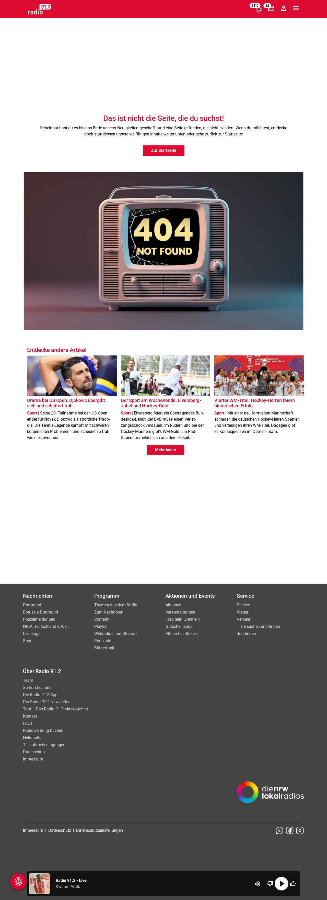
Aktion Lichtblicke (181, 633)
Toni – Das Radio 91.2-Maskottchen (55, 709)
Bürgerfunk (104, 647)
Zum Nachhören (108, 612)
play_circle (281, 883)
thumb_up (293, 884)
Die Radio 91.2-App (40, 694)
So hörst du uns (37, 687)
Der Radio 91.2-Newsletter (46, 701)
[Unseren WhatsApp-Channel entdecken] (279, 830)
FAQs (27, 723)
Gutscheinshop (179, 626)
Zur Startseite (163, 150)
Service (243, 605)
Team (28, 680)
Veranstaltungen (180, 612)
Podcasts (102, 640)
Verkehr (243, 619)
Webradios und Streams (115, 633)
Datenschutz (34, 751)
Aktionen (173, 605)
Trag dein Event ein (183, 619)
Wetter (242, 612)
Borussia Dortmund (40, 612)
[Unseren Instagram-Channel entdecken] (300, 830)
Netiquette (32, 737)
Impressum (33, 759)
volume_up (257, 883)
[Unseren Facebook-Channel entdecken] (290, 830)
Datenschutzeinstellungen (99, 830)
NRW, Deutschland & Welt (46, 626)
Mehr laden (165, 449)
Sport (28, 640)
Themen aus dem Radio (115, 605)
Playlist (101, 626)
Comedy (101, 619)
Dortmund (32, 605)
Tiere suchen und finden (258, 626)
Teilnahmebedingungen (44, 744)
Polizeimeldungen (39, 619)
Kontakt (30, 716)
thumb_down (270, 884)
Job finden (246, 633)
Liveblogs (31, 633)
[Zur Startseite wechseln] (39, 9)
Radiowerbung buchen (43, 730)
